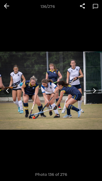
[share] (82, 6)
